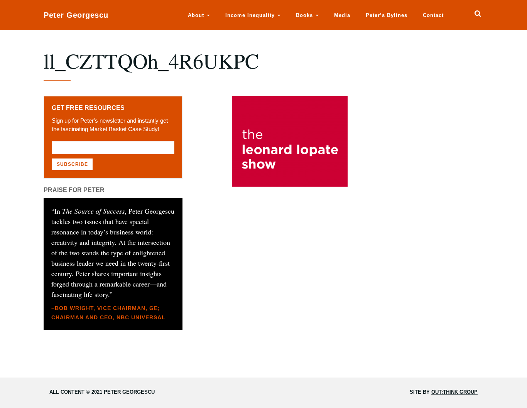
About (197, 15)
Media (342, 15)
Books (305, 15)
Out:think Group (454, 392)
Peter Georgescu (76, 15)
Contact (433, 15)
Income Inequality (251, 15)
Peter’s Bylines (386, 15)
